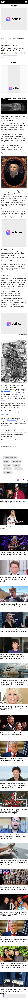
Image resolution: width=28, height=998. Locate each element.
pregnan (6, 461)
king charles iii (8, 472)
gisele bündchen (16, 461)
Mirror (3, 400)
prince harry (16, 465)
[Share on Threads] (24, 53)
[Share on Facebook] (21, 53)
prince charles (18, 469)
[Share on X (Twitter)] (19, 53)
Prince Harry (18, 395)
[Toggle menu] (26, 2)
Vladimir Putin (11, 420)
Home (2, 38)
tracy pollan (7, 465)
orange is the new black (10, 457)
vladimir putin (7, 469)
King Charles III (5, 391)
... (6, 38)
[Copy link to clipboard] (13, 53)
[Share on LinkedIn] (16, 53)
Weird (10, 38)
